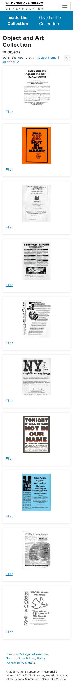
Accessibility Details (20, 662)
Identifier (8, 62)
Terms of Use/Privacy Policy (26, 658)
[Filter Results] (67, 58)
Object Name (47, 57)
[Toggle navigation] (65, 6)
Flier (9, 112)
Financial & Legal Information (27, 654)
